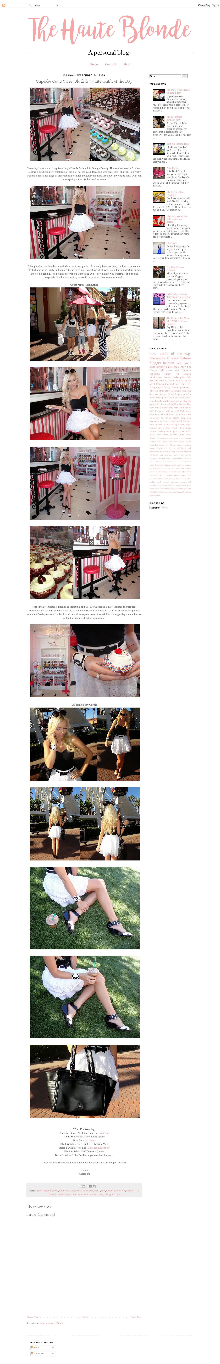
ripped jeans (162, 485)
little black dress (175, 428)
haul (161, 455)
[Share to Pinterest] (94, 1186)
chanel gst (163, 445)
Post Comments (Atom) (51, 1323)
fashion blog (179, 418)
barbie (40, 1191)
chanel (97, 1191)
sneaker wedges (170, 489)
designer (160, 448)
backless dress (155, 441)
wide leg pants (157, 411)
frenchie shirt (185, 452)
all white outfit (171, 397)
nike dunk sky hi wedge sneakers (165, 475)
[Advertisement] (89, 1303)
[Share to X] (87, 1186)
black (55, 1191)
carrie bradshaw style (159, 401)
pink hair (185, 377)
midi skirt (167, 472)
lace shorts (182, 462)
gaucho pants (162, 424)
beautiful (48, 1191)
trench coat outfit (171, 492)
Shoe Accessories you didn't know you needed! (177, 219)
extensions (155, 418)
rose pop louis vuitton (177, 485)
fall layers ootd (184, 448)
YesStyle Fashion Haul (178, 144)
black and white (66, 1191)
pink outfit (185, 431)
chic (103, 1191)
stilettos (173, 435)
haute (169, 366)
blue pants (155, 394)
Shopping (110, 1194)
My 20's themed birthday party (174, 118)
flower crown (169, 421)
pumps (183, 482)
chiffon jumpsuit (176, 445)
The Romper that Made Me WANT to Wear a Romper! (178, 321)
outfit (86, 1194)
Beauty (167, 387)
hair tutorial (154, 455)
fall (162, 370)
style (118, 1194)
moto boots (176, 472)
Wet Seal (105, 1132)
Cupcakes (130, 1191)
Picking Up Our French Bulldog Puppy (178, 91)
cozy (188, 387)
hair (171, 424)
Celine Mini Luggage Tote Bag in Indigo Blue (178, 295)
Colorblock (154, 438)
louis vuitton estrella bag (170, 465)
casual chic (88, 1191)
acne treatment (185, 438)
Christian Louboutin (98, 1147)
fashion (168, 363)
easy (174, 448)
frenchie (182, 404)
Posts (36, 1347)
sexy (167, 390)
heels (175, 377)
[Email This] (80, 1186)
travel (188, 407)
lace (172, 394)
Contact (110, 64)
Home (94, 64)
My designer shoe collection (175, 193)
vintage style (156, 387)
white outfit (185, 435)
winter (167, 374)
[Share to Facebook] (90, 1186)
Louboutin (176, 391)
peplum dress (162, 478)
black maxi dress (170, 441)
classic (172, 401)
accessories (164, 438)
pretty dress (167, 407)
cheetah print (178, 387)
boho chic (160, 414)
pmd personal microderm (168, 482)
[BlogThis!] (84, 1186)
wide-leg (169, 411)
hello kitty (168, 455)
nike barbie (186, 472)
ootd (80, 1194)
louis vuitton (162, 384)
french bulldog (171, 404)
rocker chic (155, 435)
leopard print (181, 394)
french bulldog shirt (171, 452)
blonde (78, 1191)
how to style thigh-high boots (178, 458)
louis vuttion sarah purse (170, 468)
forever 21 (165, 394)
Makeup (159, 397)
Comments (38, 1353)
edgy (185, 401)
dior (166, 448)
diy (170, 448)
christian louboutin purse (178, 414)
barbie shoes (185, 397)
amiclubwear (156, 377)
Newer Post (32, 1317)
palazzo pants (171, 431)
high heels (179, 424)
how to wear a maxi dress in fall (163, 462)
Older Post (136, 1317)
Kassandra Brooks (63, 1194)
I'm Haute (90, 1140)
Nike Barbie (172, 168)
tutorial (181, 492)
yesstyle (157, 495)
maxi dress (158, 472)
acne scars (173, 438)
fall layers (166, 418)
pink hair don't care (180, 384)
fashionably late (156, 452)
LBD (176, 411)
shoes (165, 435)
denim (179, 401)
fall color (159, 404)
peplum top (174, 478)
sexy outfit (179, 407)
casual (184, 380)
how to (158, 407)
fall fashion (183, 374)
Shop (126, 64)
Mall (75, 1194)
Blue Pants (172, 243)
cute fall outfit (157, 390)
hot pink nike (178, 455)
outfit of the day (97, 1194)
